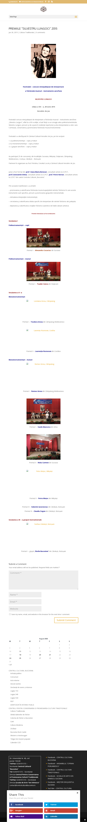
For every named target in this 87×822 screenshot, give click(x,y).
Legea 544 (14, 698)
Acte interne (14, 680)
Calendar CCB (15, 742)
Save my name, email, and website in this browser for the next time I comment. (40, 614)
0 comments (40, 32)
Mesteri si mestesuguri (18, 735)
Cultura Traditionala (27, 32)
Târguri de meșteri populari (20, 739)
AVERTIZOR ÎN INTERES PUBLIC (22, 705)
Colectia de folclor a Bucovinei (21, 718)
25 (20, 658)
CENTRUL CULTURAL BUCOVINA (21, 671)
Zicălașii (13, 728)
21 (50, 655)
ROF (12, 701)
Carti (12, 721)
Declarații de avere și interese (21, 687)
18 (20, 655)
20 (40, 655)
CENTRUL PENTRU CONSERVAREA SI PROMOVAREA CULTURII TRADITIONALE (38, 708)
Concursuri (14, 677)
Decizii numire (15, 684)
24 (10, 658)
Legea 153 (14, 691)
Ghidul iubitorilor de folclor (20, 714)
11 (20, 651)
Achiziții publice (15, 673)
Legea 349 (14, 694)
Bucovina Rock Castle (18, 732)
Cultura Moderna (16, 725)
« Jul (10, 664)
